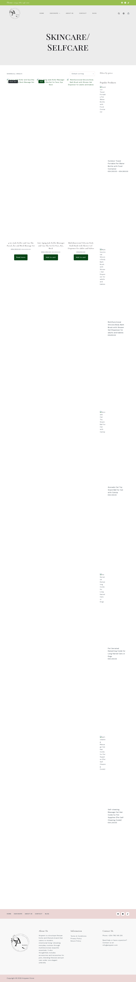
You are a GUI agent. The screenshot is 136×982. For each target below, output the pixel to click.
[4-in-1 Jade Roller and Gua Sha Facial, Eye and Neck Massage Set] (21, 159)
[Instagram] (125, 3)
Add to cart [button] (51, 257)
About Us (69, 13)
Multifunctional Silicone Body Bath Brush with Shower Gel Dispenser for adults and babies (81, 246)
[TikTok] (128, 3)
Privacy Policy (76, 938)
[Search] (119, 13)
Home (42, 13)
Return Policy (76, 941)
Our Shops (54, 13)
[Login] (123, 13)
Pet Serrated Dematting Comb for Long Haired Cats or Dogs (116, 652)
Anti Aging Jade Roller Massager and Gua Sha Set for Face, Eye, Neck (50, 246)
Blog (94, 13)
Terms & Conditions (78, 936)
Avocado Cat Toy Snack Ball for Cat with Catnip (115, 490)
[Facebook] (122, 3)
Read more (20, 257)
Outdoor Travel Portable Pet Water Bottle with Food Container (116, 165)
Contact (83, 13)
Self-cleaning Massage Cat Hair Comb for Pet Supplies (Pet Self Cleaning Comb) (115, 814)
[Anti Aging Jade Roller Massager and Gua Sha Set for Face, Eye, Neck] (51, 159)
